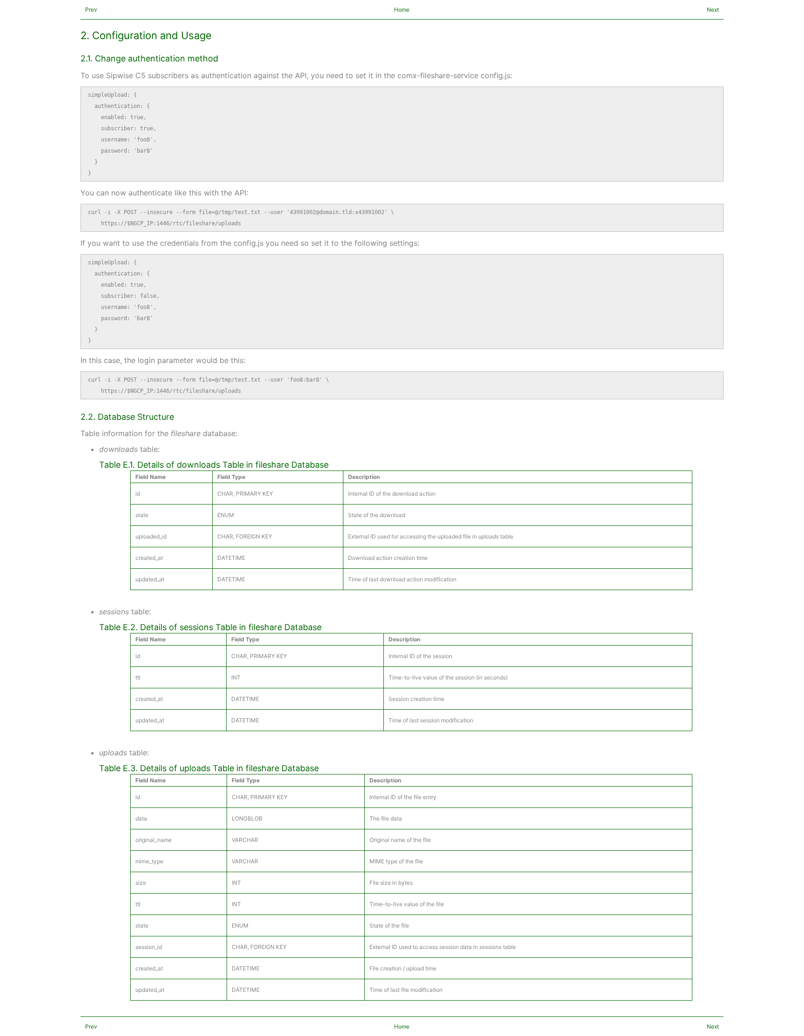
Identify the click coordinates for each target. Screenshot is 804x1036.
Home (401, 9)
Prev (91, 9)
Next (713, 9)
